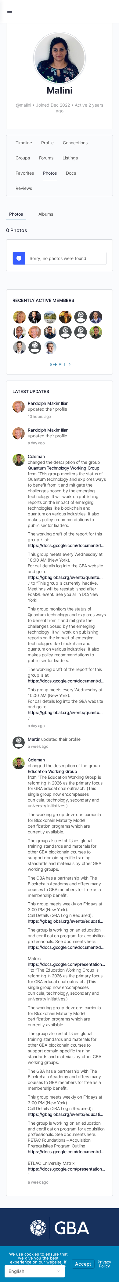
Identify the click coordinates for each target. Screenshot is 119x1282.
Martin (34, 739)
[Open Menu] (9, 11)
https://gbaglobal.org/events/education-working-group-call (67, 921)
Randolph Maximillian (48, 403)
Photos (16, 214)
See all (58, 364)
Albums (45, 214)
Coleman (36, 456)
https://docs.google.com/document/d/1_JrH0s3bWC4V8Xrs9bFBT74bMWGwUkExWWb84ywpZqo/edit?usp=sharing (67, 947)
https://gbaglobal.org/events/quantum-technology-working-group (67, 577)
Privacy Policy (104, 1264)
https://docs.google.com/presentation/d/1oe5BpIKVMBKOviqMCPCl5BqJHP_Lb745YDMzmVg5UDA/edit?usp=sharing (67, 964)
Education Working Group (52, 771)
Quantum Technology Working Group (63, 467)
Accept (83, 1264)
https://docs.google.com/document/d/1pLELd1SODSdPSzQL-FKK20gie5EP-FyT (67, 545)
